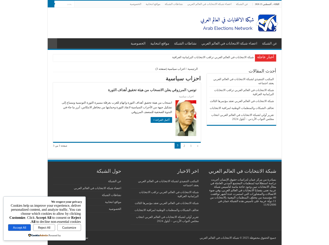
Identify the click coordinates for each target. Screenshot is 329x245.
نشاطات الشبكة (174, 4)
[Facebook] (82, 4)
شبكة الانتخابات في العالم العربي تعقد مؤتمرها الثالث (242, 101)
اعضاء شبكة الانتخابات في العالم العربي (209, 4)
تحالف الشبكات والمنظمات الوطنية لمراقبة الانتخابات (242, 108)
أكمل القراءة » (161, 119)
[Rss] (86, 4)
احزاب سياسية (186, 96)
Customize (69, 227)
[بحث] (51, 4)
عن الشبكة (242, 4)
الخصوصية (135, 4)
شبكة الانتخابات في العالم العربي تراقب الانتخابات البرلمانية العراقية (213, 57)
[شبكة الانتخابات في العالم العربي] (238, 22)
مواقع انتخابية (153, 4)
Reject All (44, 227)
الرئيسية (193, 68)
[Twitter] (77, 4)
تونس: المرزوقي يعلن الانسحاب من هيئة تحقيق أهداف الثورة (152, 90)
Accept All (19, 227)
